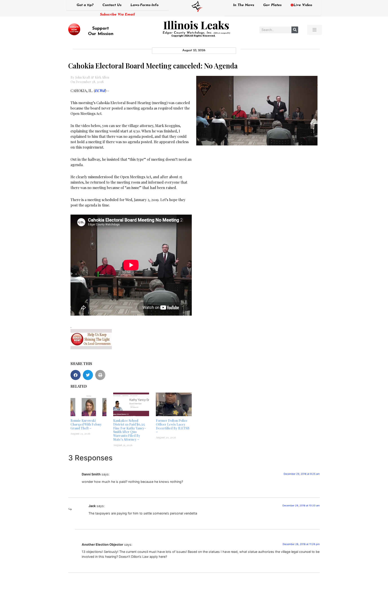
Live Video (302, 5)
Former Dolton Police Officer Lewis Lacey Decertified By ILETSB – (173, 426)
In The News (243, 5)
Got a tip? (85, 5)
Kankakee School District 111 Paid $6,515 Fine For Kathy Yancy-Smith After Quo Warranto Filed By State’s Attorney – (129, 430)
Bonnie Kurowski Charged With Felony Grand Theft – (86, 424)
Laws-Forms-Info (144, 5)
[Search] (294, 29)
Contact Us (111, 5)
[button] (76, 375)
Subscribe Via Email (117, 14)
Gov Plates (272, 5)
